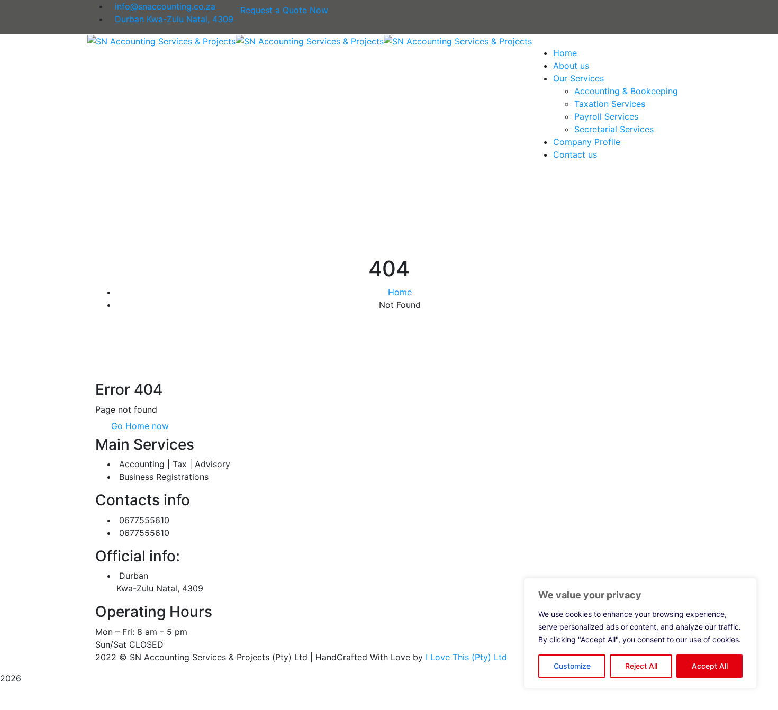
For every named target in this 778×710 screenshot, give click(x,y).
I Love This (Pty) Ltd (466, 657)
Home (400, 292)
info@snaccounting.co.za (165, 6)
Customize (572, 665)
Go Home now (138, 426)
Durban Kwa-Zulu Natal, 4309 (174, 19)
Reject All (641, 665)
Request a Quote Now (284, 10)
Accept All (710, 665)
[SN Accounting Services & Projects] (161, 40)
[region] (640, 633)
